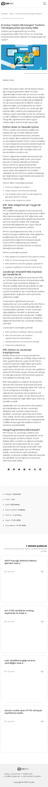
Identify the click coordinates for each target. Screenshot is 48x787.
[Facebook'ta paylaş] (29, 469)
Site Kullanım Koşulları (32, 776)
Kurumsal (16, 774)
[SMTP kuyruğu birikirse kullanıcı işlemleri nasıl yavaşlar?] (41, 571)
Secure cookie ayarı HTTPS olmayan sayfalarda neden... (23, 711)
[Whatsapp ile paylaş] (8, 469)
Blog (7, 774)
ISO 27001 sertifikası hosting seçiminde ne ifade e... (19, 612)
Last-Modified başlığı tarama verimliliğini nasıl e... (20, 662)
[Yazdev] (7, 3)
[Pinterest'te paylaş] (35, 469)
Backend (17, 494)
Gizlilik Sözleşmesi (13, 776)
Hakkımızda (27, 774)
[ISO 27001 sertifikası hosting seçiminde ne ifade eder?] (41, 621)
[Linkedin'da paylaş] (40, 469)
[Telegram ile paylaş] (14, 469)
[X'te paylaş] (24, 469)
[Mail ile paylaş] (19, 469)
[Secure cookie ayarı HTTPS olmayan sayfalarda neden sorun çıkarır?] (41, 721)
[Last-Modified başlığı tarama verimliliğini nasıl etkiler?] (41, 671)
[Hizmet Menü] (45, 4)
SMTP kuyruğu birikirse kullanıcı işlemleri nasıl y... (21, 562)
